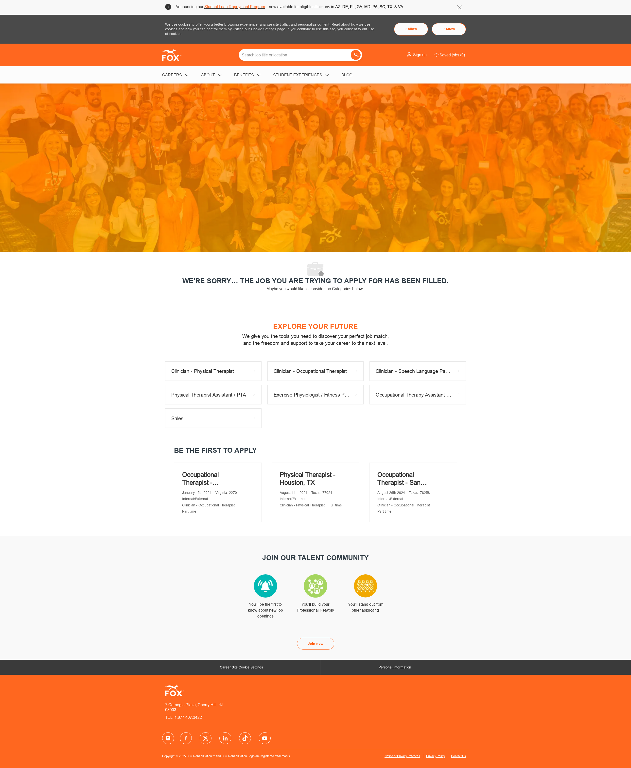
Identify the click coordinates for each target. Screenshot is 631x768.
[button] (416, 55)
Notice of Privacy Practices (402, 756)
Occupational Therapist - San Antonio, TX (399, 479)
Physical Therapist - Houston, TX (307, 478)
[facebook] (168, 738)
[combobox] (300, 55)
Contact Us (458, 756)
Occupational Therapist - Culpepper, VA (202, 479)
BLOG (346, 75)
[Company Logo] (174, 55)
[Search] (356, 55)
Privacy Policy (435, 756)
